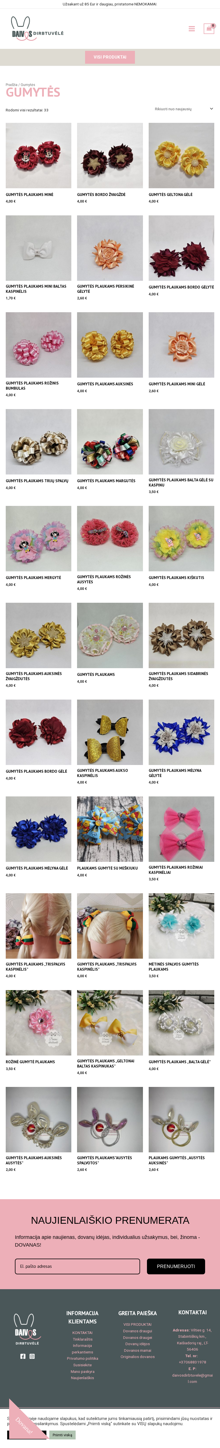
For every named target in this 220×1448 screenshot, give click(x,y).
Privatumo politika (82, 1358)
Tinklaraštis (83, 1339)
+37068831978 (192, 1362)
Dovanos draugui (137, 1331)
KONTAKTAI (82, 1332)
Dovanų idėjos (137, 1343)
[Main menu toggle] (191, 28)
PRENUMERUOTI (176, 1266)
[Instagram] (32, 1356)
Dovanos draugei (137, 1337)
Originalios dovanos (138, 1356)
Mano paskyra (83, 1371)
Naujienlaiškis (82, 1377)
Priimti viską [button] (62, 1435)
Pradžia (11, 85)
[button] (110, 57)
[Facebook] (23, 1356)
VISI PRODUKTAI (137, 1324)
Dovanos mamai (137, 1350)
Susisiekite (82, 1365)
